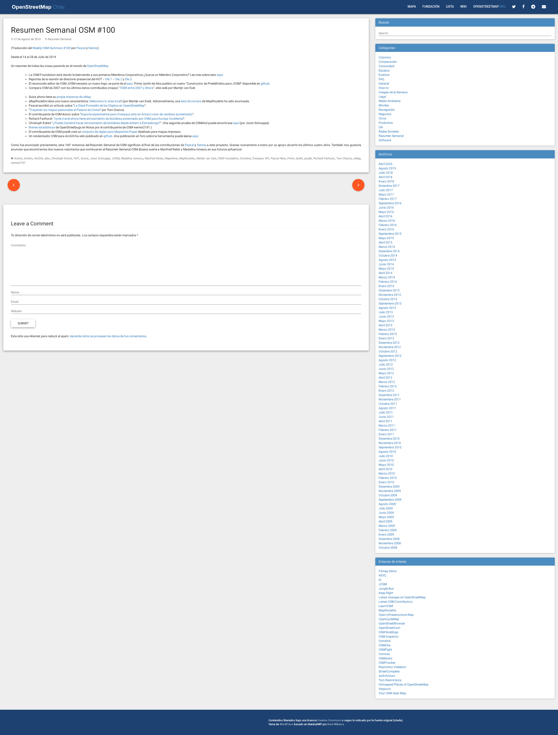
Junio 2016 (386, 207)
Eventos (384, 75)
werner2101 (18, 162)
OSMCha (385, 645)
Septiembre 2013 (390, 303)
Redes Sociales (389, 131)
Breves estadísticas (42, 127)
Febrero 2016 (388, 225)
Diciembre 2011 (389, 395)
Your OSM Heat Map (392, 693)
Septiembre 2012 (390, 355)
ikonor (84, 158)
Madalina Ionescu (132, 158)
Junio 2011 (386, 417)
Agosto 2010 (387, 451)
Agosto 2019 (387, 168)
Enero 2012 (386, 390)
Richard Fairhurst (324, 158)
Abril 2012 (385, 377)
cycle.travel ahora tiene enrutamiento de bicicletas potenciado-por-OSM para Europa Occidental (119, 118)
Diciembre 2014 (389, 251)
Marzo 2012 (387, 382)
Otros (382, 118)
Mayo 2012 (386, 373)
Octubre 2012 (388, 351)
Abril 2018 (385, 177)
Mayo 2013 (386, 321)
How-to (384, 88)
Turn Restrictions (390, 680)
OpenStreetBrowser (392, 623)
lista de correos (191, 101)
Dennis (93, 48)
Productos (386, 122)
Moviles (384, 105)
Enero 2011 (386, 434)
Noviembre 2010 (390, 443)
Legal (382, 96)
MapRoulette (187, 158)
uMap (357, 158)
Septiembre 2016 (390, 203)
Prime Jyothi (295, 158)
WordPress (286, 724)
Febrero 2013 (388, 334)
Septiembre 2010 (390, 447)
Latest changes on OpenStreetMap (402, 597)
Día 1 (108, 79)
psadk (308, 158)
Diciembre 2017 (389, 185)
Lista (450, 6)
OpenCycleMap (389, 619)
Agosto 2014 (387, 260)
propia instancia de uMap (74, 97)
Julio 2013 (386, 312)
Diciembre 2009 (389, 486)
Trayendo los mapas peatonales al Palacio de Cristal (65, 110)
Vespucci (385, 689)
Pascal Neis (278, 158)
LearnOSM (386, 606)
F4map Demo (388, 571)
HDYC (382, 575)
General (384, 83)
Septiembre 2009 (390, 499)
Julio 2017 (386, 190)
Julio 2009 (386, 508)
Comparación (388, 61)
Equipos (384, 70)
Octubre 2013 (388, 299)
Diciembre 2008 (389, 539)
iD (380, 580)
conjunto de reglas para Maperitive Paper (109, 131)
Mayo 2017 (386, 194)
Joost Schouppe (100, 158)
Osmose (384, 654)
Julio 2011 (386, 412)
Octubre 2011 (388, 403)
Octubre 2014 (388, 255)
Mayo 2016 (386, 212)
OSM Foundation (228, 158)
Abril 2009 (385, 521)
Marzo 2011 (387, 425)
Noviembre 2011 (390, 399)
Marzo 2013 (387, 329)
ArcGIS (38, 158)
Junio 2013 (386, 316)
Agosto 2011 (387, 408)
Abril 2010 (385, 469)
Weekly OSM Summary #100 (51, 48)
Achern (28, 158)
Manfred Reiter (154, 158)
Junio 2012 (386, 369)
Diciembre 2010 (389, 438)
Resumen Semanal (59, 39)
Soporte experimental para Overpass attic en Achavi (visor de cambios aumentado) (136, 114)
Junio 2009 (386, 512)
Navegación (387, 109)
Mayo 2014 (386, 268)
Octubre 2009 (388, 495)
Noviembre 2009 (390, 491)
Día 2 (118, 79)
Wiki (463, 6)
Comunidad (386, 66)
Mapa (412, 6)
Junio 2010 (386, 460)
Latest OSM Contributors (395, 601)
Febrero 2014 (388, 281)
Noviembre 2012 (390, 347)
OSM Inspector (389, 636)
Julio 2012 (386, 364)
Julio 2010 (386, 456)
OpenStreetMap (489, 6)
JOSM (115, 158)
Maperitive (171, 158)
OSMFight (385, 649)
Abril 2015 (385, 242)
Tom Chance (344, 158)
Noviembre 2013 (390, 294)
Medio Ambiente (389, 101)
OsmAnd (245, 158)
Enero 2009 (386, 534)
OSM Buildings (388, 632)
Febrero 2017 (388, 199)
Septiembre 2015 (390, 233)
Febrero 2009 (388, 530)
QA (381, 127)
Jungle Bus (386, 588)
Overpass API (260, 158)
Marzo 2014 (387, 277)
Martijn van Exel (206, 158)
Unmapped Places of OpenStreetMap (404, 684)
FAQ (381, 79)
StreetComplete (389, 671)
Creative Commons (329, 720)
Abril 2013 (385, 325)
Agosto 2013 (387, 308)
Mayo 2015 (386, 238)
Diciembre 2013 (389, 290)
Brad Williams (335, 724)
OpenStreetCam (389, 628)
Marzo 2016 (387, 220)
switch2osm (387, 675)
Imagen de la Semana (393, 92)
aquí (220, 75)
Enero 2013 (386, 338)
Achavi (18, 158)
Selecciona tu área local (105, 101)
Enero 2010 (386, 482)
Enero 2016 (386, 229)
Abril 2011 (385, 421)
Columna (385, 57)
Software (385, 140)
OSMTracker (387, 662)
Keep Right (386, 593)
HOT (76, 158)
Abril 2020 (385, 164)
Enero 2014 (386, 286)
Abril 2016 (385, 216)
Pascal (81, 48)
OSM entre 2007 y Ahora (136, 88)
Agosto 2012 (387, 360)
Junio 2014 (386, 264)
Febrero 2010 (388, 478)
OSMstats (385, 658)
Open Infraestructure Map (396, 614)
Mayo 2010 (386, 464)
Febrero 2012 (388, 386)
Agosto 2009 (387, 504)
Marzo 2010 (387, 473)
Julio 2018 (386, 172)
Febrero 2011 (388, 430)
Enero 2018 (386, 181)
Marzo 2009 (387, 525)
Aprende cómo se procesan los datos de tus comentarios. (108, 336)
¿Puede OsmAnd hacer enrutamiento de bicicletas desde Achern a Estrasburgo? (106, 123)
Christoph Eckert (61, 158)
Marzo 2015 (387, 246)
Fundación (430, 6)
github (265, 83)
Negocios (385, 114)
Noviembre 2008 (390, 543)
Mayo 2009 (386, 517)
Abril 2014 (385, 273)
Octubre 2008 (388, 547)
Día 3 (128, 79)
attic (47, 158)
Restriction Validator (392, 667)
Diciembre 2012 (389, 342)
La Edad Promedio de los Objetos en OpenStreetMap (109, 105)
